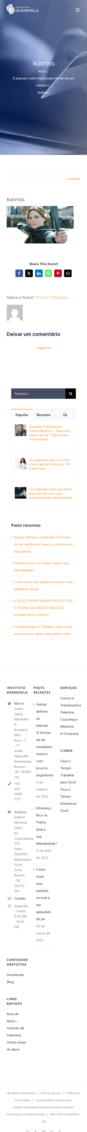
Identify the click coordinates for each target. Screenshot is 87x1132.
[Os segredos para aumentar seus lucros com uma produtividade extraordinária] (20, 490)
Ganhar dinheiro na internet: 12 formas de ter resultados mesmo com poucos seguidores (43, 544)
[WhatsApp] (48, 273)
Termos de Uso (51, 1093)
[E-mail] (68, 273)
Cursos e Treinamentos (70, 701)
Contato (20, 898)
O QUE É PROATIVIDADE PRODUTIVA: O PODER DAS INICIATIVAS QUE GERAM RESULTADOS (43, 608)
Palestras (67, 712)
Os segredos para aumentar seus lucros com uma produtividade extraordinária (50, 493)
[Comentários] (65, 414)
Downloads (15, 975)
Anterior (74, 179)
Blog (10, 982)
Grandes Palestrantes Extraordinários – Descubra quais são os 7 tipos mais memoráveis (49, 432)
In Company (69, 733)
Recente (43, 415)
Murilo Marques (51, 297)
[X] (29, 273)
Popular (22, 415)
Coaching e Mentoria (69, 723)
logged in (44, 348)
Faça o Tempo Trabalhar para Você (68, 771)
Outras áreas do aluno (16, 1045)
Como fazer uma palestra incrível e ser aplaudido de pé (43, 894)
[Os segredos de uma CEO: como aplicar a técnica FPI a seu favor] (20, 461)
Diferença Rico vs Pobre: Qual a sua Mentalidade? (43, 826)
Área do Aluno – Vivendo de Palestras (15, 1024)
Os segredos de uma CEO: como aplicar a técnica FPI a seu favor (49, 464)
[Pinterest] (58, 273)
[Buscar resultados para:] (38, 393)
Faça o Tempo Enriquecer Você (68, 800)
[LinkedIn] (39, 273)
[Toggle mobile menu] (78, 10)
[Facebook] (19, 273)
